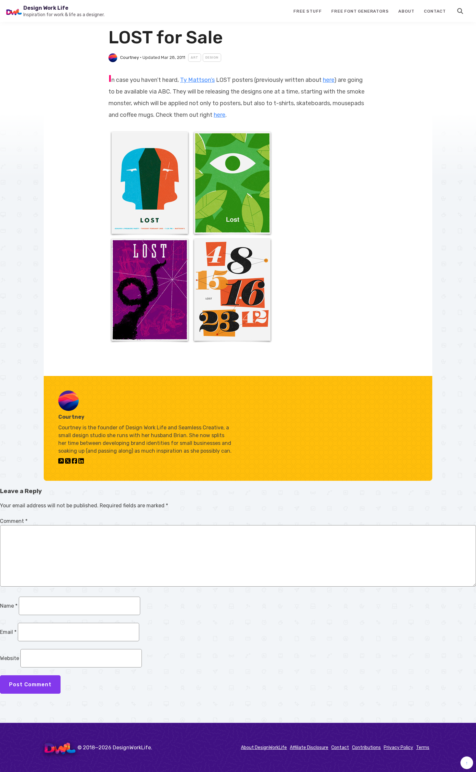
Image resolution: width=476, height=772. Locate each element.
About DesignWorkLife (264, 747)
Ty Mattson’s (197, 79)
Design (212, 58)
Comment (14, 521)
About (406, 11)
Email (8, 632)
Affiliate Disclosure (309, 747)
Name (8, 606)
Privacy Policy (398, 747)
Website (9, 658)
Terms (422, 747)
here (328, 79)
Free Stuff (307, 11)
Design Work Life (45, 8)
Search (460, 11)
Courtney (129, 57)
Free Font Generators (360, 11)
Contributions (366, 747)
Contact (435, 11)
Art (194, 58)
